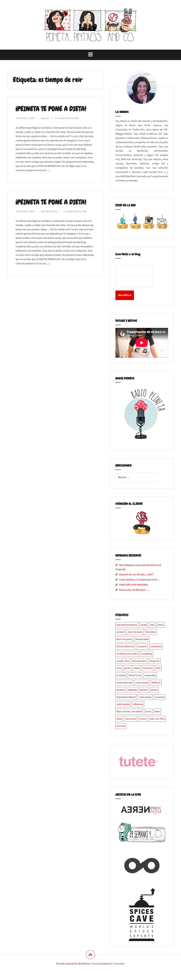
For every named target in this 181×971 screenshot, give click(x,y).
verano (142, 718)
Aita (152, 624)
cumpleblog (146, 653)
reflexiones (138, 704)
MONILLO (156, 682)
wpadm (45, 118)
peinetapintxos (49, 211)
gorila (127, 668)
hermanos (148, 668)
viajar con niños (157, 718)
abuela (144, 624)
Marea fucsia (135, 675)
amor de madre (135, 632)
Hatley (137, 668)
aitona (160, 624)
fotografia (154, 661)
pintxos (154, 689)
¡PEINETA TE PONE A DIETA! (51, 109)
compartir (142, 646)
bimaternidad (141, 639)
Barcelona (151, 632)
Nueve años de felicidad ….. (134, 590)
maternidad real (124, 682)
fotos (118, 668)
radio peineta (145, 697)
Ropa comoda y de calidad (129, 711)
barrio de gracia (124, 639)
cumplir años (122, 661)
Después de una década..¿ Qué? (136, 574)
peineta (143, 689)
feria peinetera (139, 661)
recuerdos (160, 697)
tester (157, 711)
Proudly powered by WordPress (73, 964)
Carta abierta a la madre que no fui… (139, 580)
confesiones (155, 646)
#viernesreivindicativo (126, 624)
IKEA (158, 668)
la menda (120, 675)
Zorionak (120, 726)
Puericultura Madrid (126, 697)
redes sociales (123, 704)
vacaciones (130, 718)
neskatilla (132, 689)
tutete (119, 718)
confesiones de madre (126, 653)
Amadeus (105, 964)
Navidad (120, 689)
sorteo (148, 711)
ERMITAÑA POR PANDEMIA (133, 585)
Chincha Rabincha (125, 646)
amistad (120, 632)
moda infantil (141, 682)
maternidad (150, 675)
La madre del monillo (66, 118)
